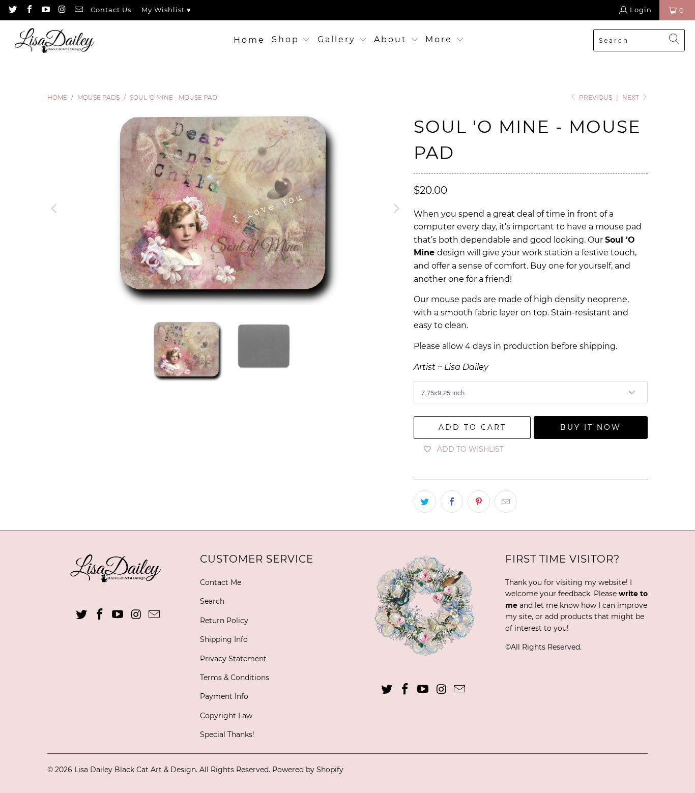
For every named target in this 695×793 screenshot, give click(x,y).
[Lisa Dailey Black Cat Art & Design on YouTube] (45, 10)
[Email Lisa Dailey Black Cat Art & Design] (78, 10)
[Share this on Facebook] (452, 501)
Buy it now (590, 427)
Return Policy (224, 620)
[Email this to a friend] (506, 501)
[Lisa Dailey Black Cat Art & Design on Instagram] (61, 10)
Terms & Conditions (234, 677)
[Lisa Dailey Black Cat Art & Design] (57, 40)
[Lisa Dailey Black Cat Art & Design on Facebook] (28, 10)
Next (631, 97)
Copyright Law (226, 715)
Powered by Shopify (307, 769)
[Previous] (55, 208)
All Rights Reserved (545, 647)
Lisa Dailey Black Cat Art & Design (135, 769)
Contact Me (220, 582)
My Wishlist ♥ (166, 10)
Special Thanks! (227, 734)
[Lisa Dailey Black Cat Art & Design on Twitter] (12, 10)
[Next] (396, 208)
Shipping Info (224, 639)
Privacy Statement (233, 658)
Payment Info (224, 696)
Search (212, 601)
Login (641, 10)
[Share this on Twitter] (425, 501)
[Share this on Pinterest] (479, 501)
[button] (291, 40)
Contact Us (111, 10)
